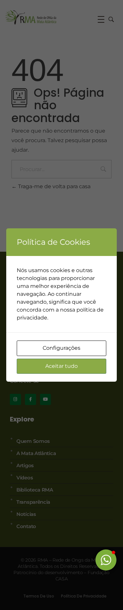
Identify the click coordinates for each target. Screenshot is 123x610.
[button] (105, 560)
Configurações (61, 348)
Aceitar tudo (61, 366)
